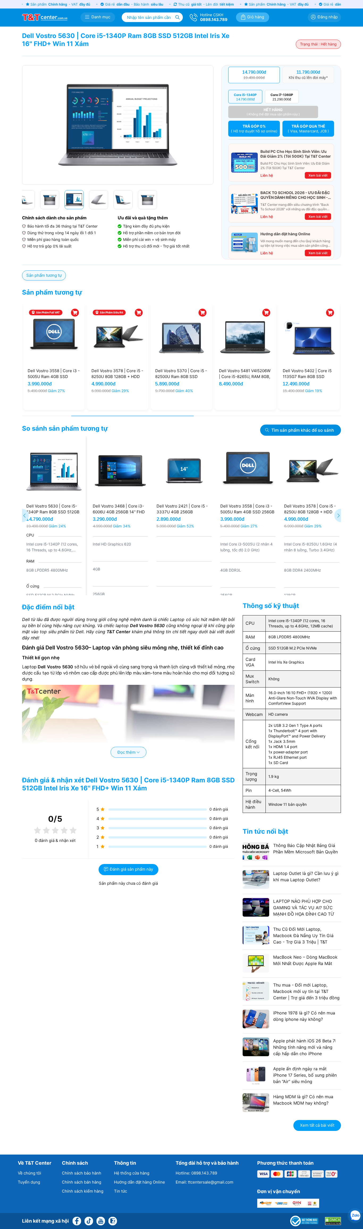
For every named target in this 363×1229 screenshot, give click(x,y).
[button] (210, 125)
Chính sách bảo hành (81, 1173)
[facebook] (77, 1220)
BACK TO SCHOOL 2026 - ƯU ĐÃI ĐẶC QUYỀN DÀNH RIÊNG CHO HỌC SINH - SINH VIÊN (295, 195)
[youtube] (101, 1220)
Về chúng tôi (29, 1173)
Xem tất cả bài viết (317, 1125)
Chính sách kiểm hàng (82, 1191)
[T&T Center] (44, 16)
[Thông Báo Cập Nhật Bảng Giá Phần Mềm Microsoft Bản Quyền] (292, 859)
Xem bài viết (318, 175)
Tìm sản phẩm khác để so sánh (302, 430)
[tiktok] (89, 1220)
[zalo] (113, 1220)
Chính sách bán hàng (81, 1182)
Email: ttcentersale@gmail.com (204, 1182)
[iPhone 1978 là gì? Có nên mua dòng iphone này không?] (292, 1026)
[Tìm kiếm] (177, 17)
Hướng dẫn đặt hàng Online (285, 234)
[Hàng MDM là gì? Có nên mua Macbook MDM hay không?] (292, 1110)
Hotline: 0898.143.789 (196, 1173)
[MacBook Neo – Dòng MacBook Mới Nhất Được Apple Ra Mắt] (292, 971)
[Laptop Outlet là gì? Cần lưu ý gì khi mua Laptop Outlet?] (292, 887)
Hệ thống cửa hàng (131, 1173)
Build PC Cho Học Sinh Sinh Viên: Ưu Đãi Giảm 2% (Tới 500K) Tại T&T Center (295, 153)
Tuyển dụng (29, 1182)
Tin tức (120, 1191)
